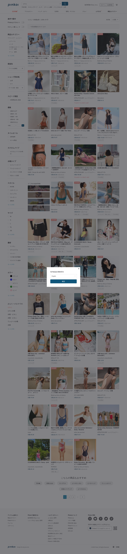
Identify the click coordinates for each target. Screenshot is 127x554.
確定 (63, 281)
